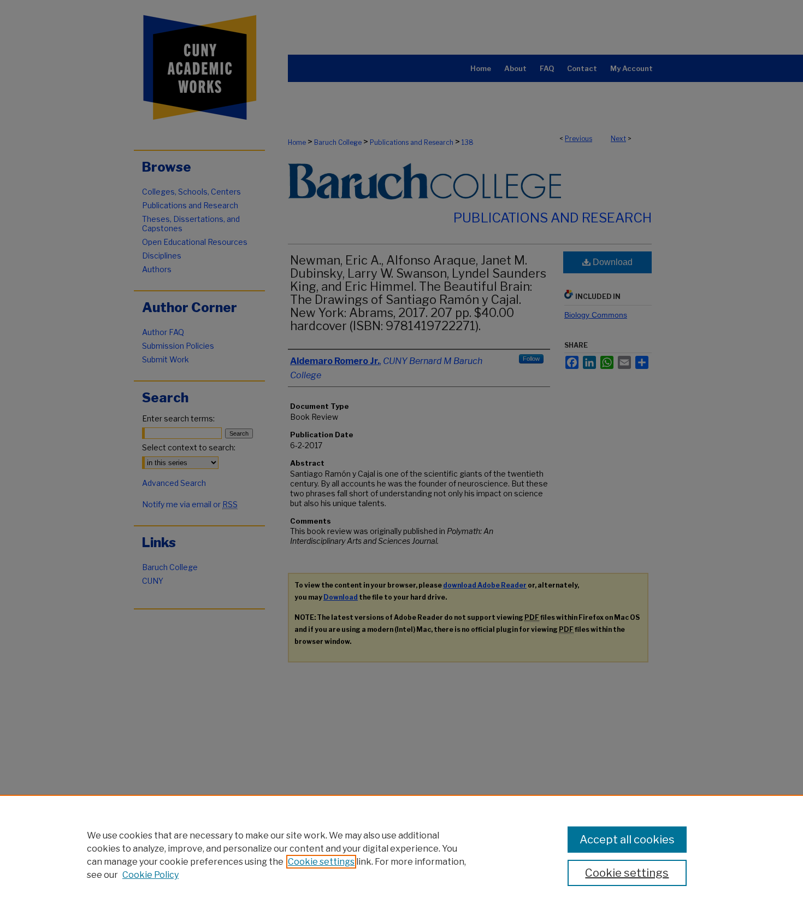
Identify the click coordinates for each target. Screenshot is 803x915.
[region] (401, 855)
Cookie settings (321, 862)
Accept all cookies (627, 839)
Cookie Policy (150, 875)
